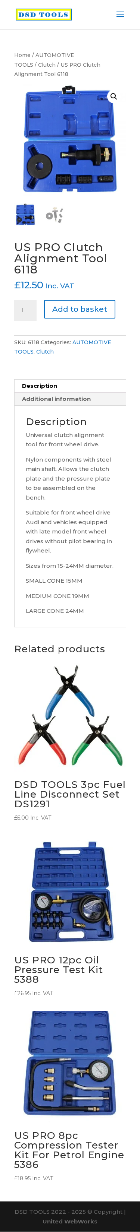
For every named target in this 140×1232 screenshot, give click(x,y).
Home (22, 55)
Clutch (47, 65)
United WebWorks (70, 1221)
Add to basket (79, 309)
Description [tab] (39, 385)
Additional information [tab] (56, 398)
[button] (114, 96)
